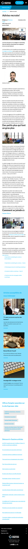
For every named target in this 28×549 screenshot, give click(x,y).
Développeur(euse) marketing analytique (14, 267)
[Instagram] (14, 544)
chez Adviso (5, 255)
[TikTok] (16, 544)
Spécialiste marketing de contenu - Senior (15, 263)
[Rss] (17, 544)
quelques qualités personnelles (16, 234)
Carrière (4, 11)
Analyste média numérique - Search (13, 271)
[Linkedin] (13, 544)
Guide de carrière (6, 7)
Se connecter (19, 2)
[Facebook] (11, 544)
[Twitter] (10, 544)
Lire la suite (6, 328)
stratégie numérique (7, 51)
